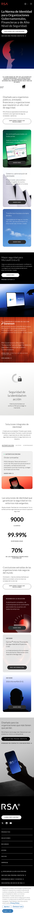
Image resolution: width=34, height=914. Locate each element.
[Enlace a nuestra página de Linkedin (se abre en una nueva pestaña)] (7, 823)
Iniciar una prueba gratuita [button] (12, 36)
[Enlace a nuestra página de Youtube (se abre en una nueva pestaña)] (11, 823)
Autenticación (8, 445)
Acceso (18, 445)
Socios (4, 856)
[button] (27, 4)
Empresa (4, 862)
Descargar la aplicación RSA (14, 871)
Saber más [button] (8, 473)
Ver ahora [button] (5, 358)
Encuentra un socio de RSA (12, 883)
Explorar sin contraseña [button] (14, 31)
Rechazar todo (18, 906)
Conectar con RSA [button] (11, 817)
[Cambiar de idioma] (25, 4)
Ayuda (3, 850)
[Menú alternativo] (31, 4)
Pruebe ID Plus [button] (7, 279)
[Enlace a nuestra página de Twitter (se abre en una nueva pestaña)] (2, 823)
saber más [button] (10, 275)
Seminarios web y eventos (11, 879)
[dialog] (17, 900)
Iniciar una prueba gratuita (12, 875)
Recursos (5, 844)
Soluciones (5, 838)
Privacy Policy (14, 903)
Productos (5, 832)
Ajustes (6, 906)
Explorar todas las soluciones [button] (17, 121)
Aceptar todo (7, 911)
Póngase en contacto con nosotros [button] (15, 743)
